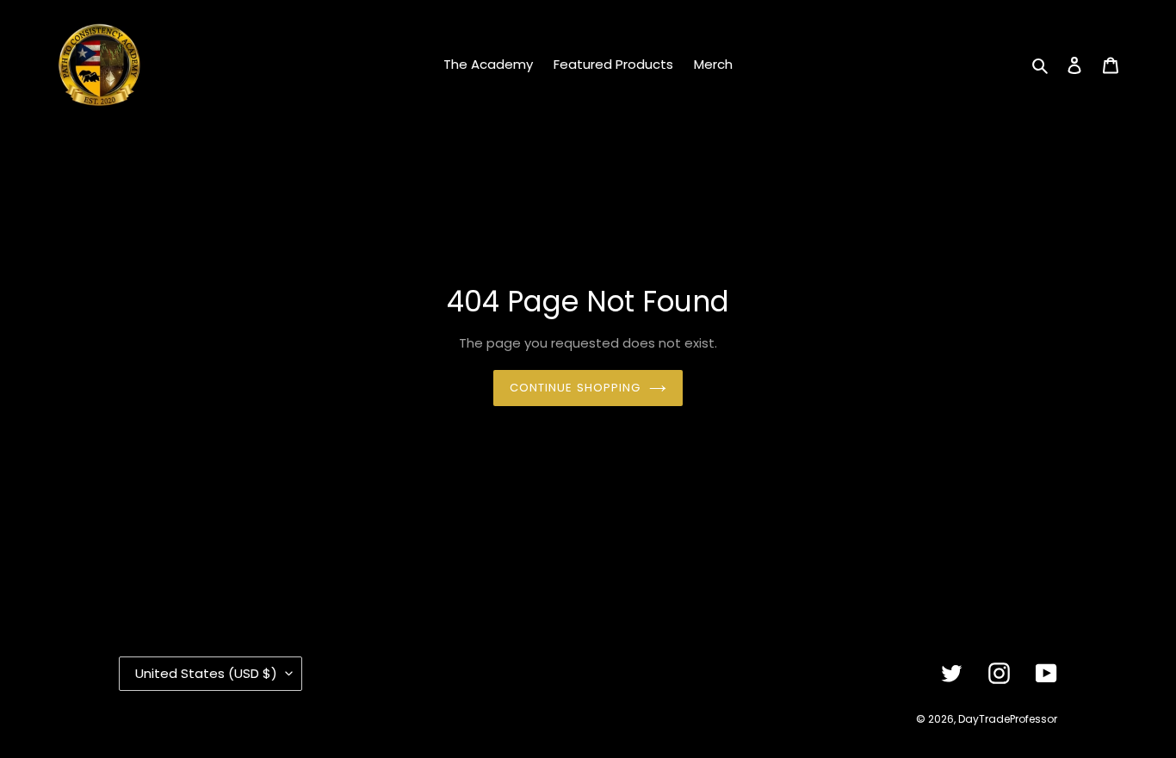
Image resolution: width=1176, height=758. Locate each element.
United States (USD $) (206, 673)
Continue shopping (575, 387)
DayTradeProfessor (1007, 719)
